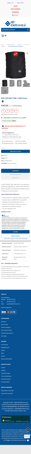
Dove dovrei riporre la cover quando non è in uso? (14, 278)
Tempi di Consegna (5, 373)
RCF (6, 158)
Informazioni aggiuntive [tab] (16, 174)
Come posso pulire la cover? (9, 272)
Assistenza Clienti (5, 382)
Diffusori (19, 44)
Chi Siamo (3, 321)
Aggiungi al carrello (15, 151)
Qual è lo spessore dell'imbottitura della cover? (13, 274)
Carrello (3, 356)
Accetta (15, 231)
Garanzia (3, 370)
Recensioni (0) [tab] (15, 177)
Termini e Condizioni (6, 327)
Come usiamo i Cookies (9, 238)
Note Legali (24, 238)
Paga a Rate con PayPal (7, 393)
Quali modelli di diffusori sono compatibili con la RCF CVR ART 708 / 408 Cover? (15, 267)
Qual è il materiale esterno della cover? (11, 270)
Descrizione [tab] (15, 170)
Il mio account (4, 344)
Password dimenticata (6, 359)
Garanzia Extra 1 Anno (11, 134)
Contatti (3, 367)
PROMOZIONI (15, 12)
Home (2, 44)
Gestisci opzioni (15, 236)
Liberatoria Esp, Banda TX (7, 333)
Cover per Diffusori (12, 163)
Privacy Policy (18, 238)
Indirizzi (3, 350)
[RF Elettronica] (15, 23)
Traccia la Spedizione (6, 376)
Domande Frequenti (6, 379)
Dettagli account (5, 347)
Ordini (2, 353)
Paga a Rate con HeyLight (7, 390)
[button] (27, 53)
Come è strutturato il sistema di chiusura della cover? (14, 276)
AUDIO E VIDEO (10, 44)
